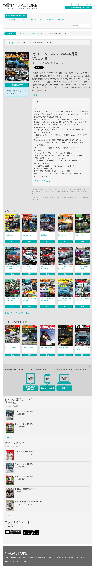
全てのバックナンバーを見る (18, 313)
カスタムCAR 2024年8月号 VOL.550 (47, 299)
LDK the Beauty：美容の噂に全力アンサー (34, 33)
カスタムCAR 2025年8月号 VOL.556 (29, 267)
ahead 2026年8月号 (46, 347)
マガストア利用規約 (11, 558)
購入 (12, 242)
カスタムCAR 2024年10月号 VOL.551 (30, 299)
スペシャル (62, 19)
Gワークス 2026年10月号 (12, 348)
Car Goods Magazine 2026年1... (64, 348)
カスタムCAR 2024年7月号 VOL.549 (64, 299)
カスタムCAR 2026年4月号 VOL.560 (47, 234)
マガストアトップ (14, 43)
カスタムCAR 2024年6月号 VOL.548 (82, 299)
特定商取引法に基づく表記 (47, 558)
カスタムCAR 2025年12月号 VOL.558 (82, 234)
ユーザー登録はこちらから (79, 8)
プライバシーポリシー (29, 558)
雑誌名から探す (37, 19)
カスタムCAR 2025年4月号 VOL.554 (64, 267)
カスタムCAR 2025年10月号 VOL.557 (12, 267)
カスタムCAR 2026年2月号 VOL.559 (64, 234)
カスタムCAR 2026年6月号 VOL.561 (29, 234)
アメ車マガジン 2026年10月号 (82, 348)
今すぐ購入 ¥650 (16, 85)
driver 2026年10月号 (29, 347)
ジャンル (10, 19)
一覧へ (9, 438)
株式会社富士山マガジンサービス (76, 558)
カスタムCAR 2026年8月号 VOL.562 (11, 234)
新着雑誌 (50, 19)
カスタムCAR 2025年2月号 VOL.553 (82, 267)
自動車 (34, 95)
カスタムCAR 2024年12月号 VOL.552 (12, 299)
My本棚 (75, 4)
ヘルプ (88, 4)
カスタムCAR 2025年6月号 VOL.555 (47, 267)
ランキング (23, 19)
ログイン (68, 4)
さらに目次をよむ (43, 181)
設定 (81, 4)
